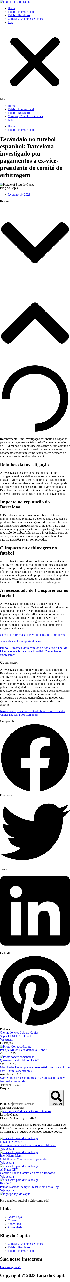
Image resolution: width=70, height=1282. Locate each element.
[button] (35, 64)
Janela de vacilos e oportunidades (20, 641)
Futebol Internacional (21, 11)
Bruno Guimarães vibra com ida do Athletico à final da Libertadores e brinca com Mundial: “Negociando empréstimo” (33, 651)
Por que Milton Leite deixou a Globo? (23, 1050)
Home (11, 8)
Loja (10, 22)
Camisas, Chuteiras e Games (25, 18)
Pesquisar (6, 1103)
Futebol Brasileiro (19, 15)
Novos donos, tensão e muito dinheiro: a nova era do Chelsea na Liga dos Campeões (32, 712)
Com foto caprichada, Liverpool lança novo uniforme (32, 634)
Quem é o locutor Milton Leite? (19, 1060)
